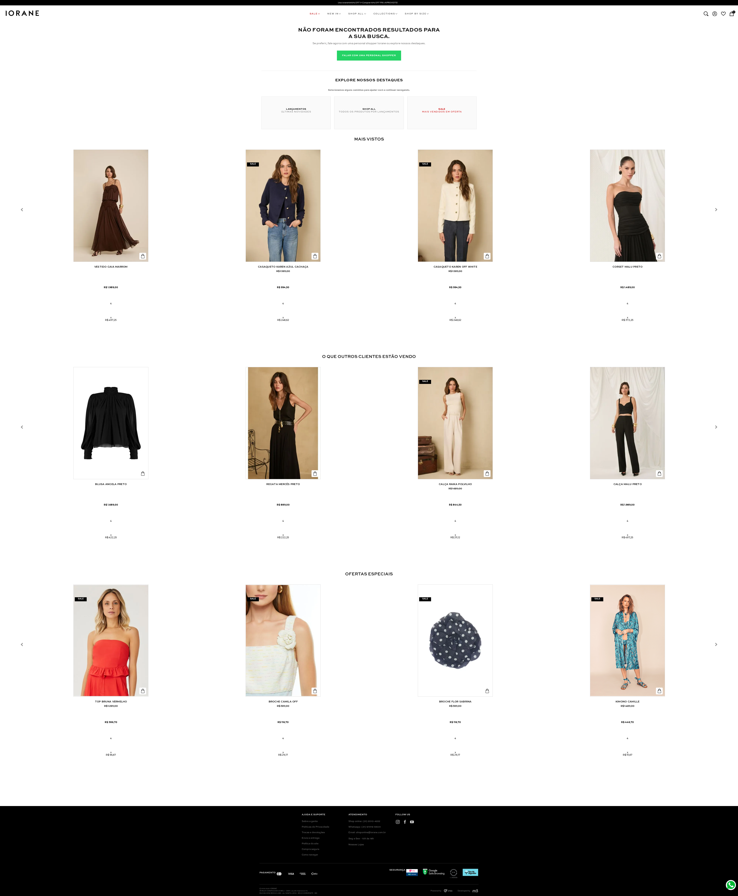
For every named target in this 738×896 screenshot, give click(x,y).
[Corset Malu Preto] (627, 206)
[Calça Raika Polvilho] (455, 423)
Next (716, 210)
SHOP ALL (355, 14)
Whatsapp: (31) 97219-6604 (364, 827)
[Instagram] (397, 822)
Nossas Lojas (356, 845)
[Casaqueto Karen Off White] (455, 206)
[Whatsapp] (731, 885)
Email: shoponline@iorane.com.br (367, 832)
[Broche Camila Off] (283, 640)
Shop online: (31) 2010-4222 (364, 821)
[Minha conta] (714, 14)
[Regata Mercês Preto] (283, 423)
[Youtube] (412, 822)
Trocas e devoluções (313, 832)
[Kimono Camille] (627, 640)
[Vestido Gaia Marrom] (111, 206)
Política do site (310, 844)
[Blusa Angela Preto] (111, 423)
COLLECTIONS (384, 14)
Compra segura (310, 849)
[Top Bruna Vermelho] (111, 640)
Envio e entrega (310, 838)
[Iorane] (22, 16)
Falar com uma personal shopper (369, 55)
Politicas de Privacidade (315, 827)
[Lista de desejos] (723, 13)
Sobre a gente (310, 821)
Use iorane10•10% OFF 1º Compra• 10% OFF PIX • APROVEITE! (368, 3)
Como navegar (310, 855)
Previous (22, 210)
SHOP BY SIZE (415, 14)
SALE (314, 14)
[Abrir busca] (706, 14)
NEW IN (332, 14)
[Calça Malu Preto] (627, 423)
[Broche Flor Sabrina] (455, 640)
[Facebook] (404, 822)
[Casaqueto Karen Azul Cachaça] (283, 206)
